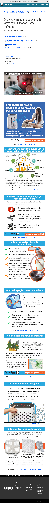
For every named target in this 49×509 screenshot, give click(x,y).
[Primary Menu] (47, 5)
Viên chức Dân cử (29, 487)
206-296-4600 (11, 63)
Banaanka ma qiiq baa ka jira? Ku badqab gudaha (15, 47)
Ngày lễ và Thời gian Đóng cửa (40, 488)
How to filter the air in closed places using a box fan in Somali (27, 469)
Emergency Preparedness (32, 11)
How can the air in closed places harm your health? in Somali (27, 189)
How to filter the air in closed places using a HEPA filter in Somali (27, 423)
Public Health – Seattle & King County (17, 11)
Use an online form (9, 56)
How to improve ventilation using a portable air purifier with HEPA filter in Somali (27, 376)
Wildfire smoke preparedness (18, 12)
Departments (39, 483)
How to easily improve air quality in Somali (27, 237)
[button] (47, 1)
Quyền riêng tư (18, 485)
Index (7, 476)
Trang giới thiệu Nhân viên (40, 491)
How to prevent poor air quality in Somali (27, 282)
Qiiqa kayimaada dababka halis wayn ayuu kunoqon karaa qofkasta (19, 40)
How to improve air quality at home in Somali (27, 144)
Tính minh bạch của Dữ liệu (18, 488)
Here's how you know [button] (34, 1)
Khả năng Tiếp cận (7, 501)
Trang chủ (6, 11)
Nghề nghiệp (39, 493)
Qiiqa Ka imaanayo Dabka (10, 44)
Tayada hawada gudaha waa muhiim (13, 36)
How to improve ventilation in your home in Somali (27, 330)
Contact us (28, 483)
